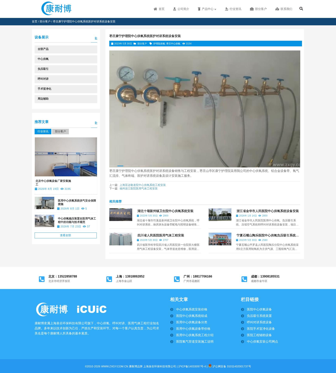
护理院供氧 (159, 43)
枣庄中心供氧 (173, 43)
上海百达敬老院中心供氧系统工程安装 (143, 184)
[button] (295, 108)
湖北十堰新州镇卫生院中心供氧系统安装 (165, 211)
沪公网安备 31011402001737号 (231, 366)
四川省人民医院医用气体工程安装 (160, 235)
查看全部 (65, 235)
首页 (34, 21)
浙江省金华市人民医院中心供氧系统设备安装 (268, 211)
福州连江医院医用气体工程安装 (139, 188)
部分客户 (45, 21)
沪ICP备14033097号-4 (192, 366)
